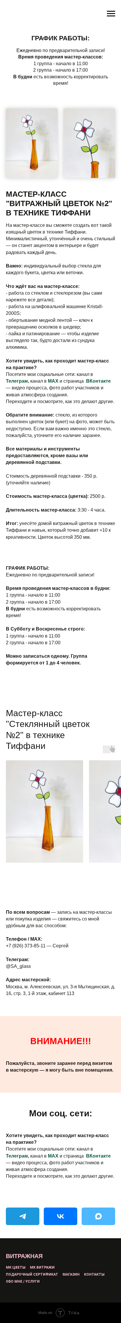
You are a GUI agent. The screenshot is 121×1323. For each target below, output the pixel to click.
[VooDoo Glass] (22, 1216)
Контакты (94, 1274)
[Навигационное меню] (111, 14)
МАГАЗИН (71, 1274)
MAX (53, 381)
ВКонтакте (98, 381)
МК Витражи (42, 1267)
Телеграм (17, 381)
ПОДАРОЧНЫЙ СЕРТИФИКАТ (32, 1274)
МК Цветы (16, 1267)
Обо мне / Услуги (23, 1281)
